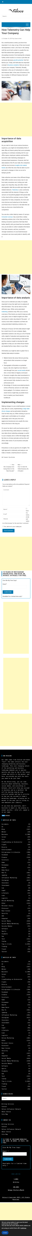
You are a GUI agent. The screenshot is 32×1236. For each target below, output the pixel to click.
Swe (3, 936)
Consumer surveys (7, 217)
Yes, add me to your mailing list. (13, 526)
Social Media (6, 921)
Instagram (5, 880)
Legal (3, 890)
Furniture (5, 860)
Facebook (5, 855)
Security (5, 913)
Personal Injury (7, 906)
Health (4, 867)
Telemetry (15, 190)
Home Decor (5, 870)
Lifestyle (5, 893)
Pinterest (5, 908)
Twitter (4, 951)
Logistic (5, 898)
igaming (4, 875)
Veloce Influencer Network (11, 1109)
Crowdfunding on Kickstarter (12, 842)
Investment (5, 885)
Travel (4, 949)
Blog (3, 829)
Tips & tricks (12, 457)
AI (2, 827)
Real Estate (6, 911)
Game (3, 862)
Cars (3, 839)
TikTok (4, 941)
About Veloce (6, 1111)
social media (21, 370)
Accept (5, 1232)
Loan (3, 895)
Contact (4, 1106)
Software (5, 928)
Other (3, 903)
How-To (4, 872)
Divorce (4, 847)
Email (5, 584)
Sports (4, 931)
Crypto (4, 844)
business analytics (13, 65)
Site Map (5, 1114)
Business (5, 834)
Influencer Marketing (9, 878)
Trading (4, 946)
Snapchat (5, 918)
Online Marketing (8, 900)
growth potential (18, 60)
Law (3, 888)
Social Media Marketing (10, 923)
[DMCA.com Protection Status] (6, 815)
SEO (3, 916)
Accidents (5, 824)
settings (23, 1228)
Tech (3, 939)
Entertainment (7, 849)
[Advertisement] (16, 119)
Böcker (4, 832)
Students (5, 934)
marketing (5, 311)
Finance (4, 857)
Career (4, 837)
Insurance (5, 883)
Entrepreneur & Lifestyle (11, 852)
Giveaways (5, 865)
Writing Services (8, 1104)
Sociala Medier (7, 926)
